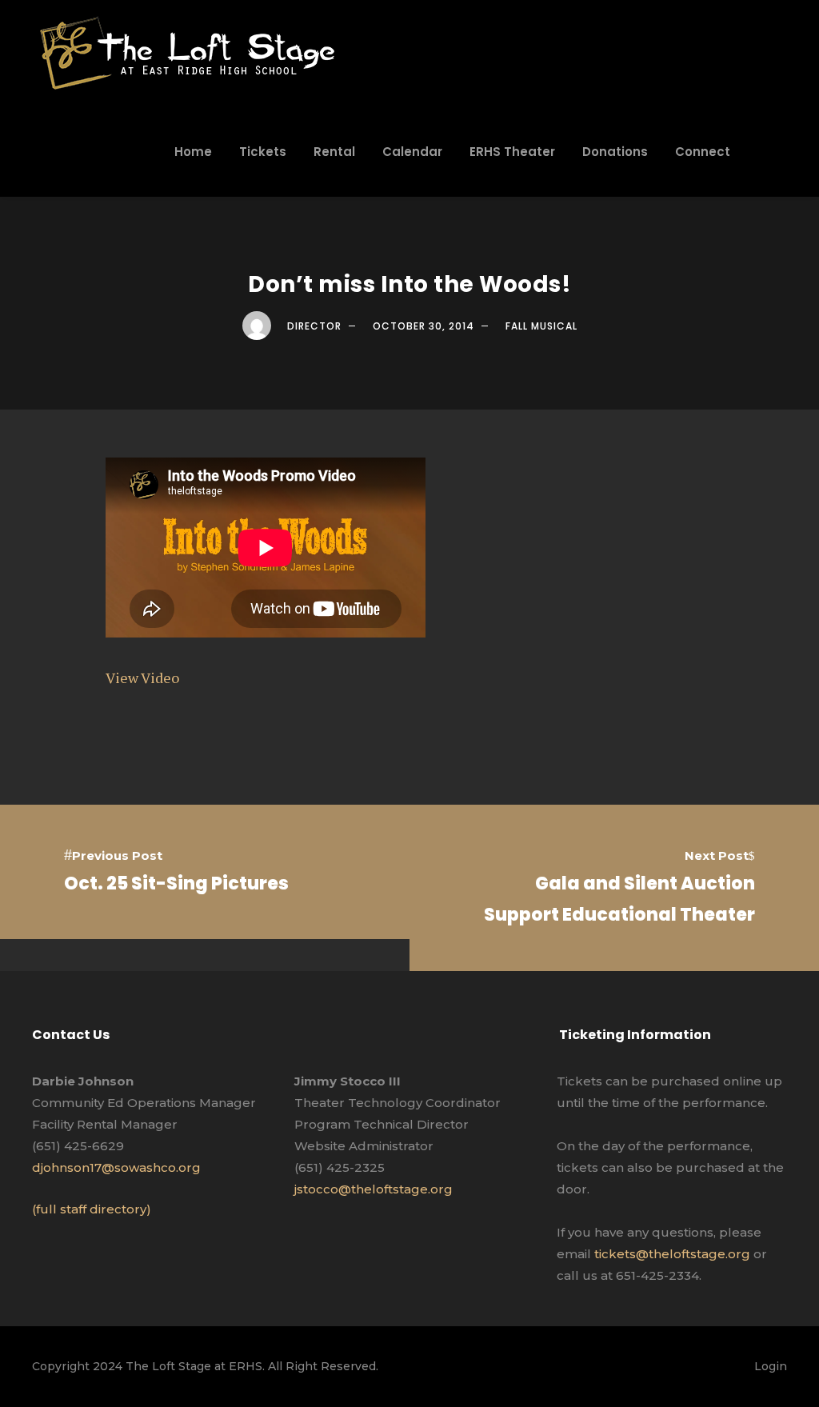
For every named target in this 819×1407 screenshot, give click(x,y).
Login (770, 1366)
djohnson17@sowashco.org (116, 1167)
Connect (702, 151)
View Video (142, 677)
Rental (334, 151)
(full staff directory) (91, 1209)
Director (314, 326)
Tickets (262, 151)
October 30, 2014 (423, 326)
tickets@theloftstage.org (672, 1253)
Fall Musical (541, 326)
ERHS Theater (512, 151)
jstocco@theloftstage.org (373, 1189)
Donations (615, 151)
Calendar (412, 151)
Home (193, 151)
